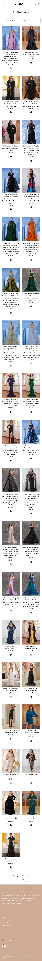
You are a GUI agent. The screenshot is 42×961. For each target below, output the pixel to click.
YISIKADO (21, 4)
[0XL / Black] (11, 157)
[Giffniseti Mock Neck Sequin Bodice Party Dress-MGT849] (31, 38)
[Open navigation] (6, 3)
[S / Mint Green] (11, 366)
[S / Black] (11, 209)
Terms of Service (7, 923)
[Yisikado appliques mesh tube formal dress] (31, 674)
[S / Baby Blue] (31, 363)
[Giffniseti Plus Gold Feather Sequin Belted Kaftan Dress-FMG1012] (11, 88)
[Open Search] (35, 4)
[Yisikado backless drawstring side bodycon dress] (31, 716)
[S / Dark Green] (11, 260)
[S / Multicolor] (31, 207)
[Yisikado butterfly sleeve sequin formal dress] (31, 803)
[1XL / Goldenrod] (11, 783)
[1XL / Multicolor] (31, 783)
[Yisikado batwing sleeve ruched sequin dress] (11, 761)
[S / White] (11, 697)
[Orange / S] (31, 260)
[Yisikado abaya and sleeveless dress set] (31, 632)
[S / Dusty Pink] (11, 564)
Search (4, 920)
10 (23, 879)
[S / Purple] (11, 68)
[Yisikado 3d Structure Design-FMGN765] (11, 632)
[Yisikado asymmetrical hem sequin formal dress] (11, 716)
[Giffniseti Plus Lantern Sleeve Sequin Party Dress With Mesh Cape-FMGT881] (31, 88)
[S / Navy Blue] (31, 63)
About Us (4, 917)
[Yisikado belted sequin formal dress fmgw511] (11, 803)
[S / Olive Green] (11, 313)
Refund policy (6, 926)
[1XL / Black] (11, 112)
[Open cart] (39, 4)
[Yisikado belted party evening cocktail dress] (31, 761)
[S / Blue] (31, 741)
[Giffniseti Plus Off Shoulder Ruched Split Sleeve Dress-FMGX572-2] (11, 132)
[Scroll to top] (38, 956)
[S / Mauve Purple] (11, 611)
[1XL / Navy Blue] (11, 655)
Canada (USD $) (9, 940)
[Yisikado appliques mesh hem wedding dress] (11, 674)
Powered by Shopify (26, 957)
